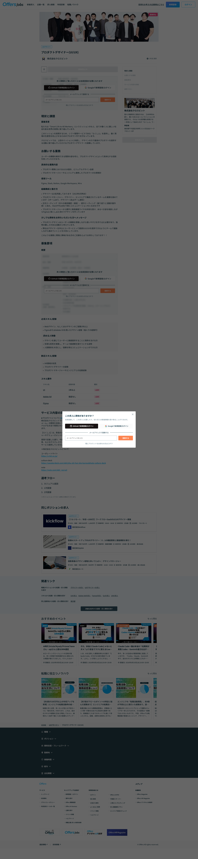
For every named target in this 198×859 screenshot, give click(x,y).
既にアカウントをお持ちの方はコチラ (99, 443)
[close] (133, 414)
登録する (125, 438)
